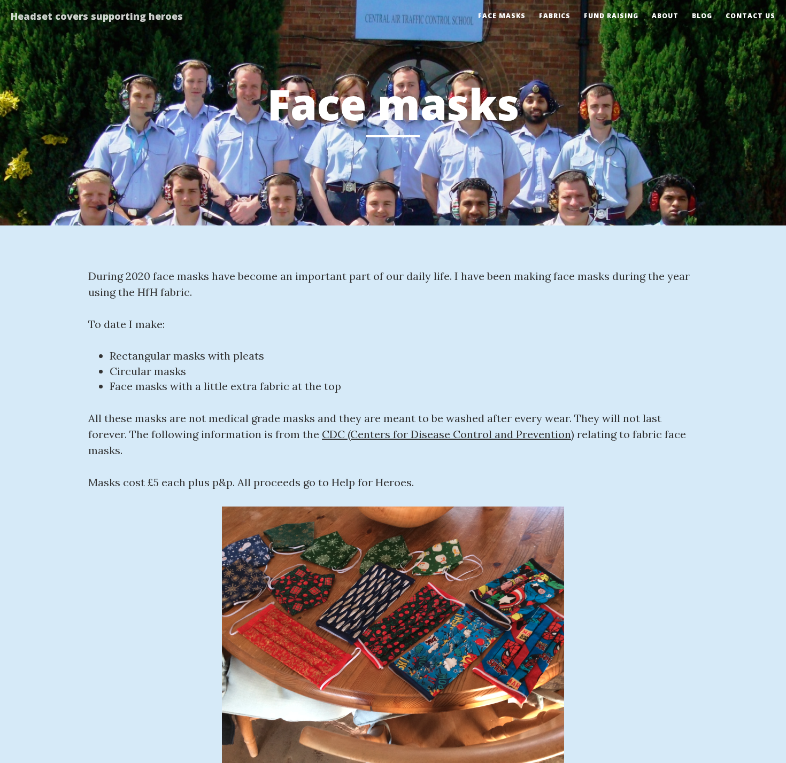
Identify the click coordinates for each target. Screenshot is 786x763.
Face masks (502, 15)
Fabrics (555, 15)
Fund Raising (611, 15)
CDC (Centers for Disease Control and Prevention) (448, 434)
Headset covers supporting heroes (97, 16)
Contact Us (750, 15)
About (665, 15)
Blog (702, 15)
